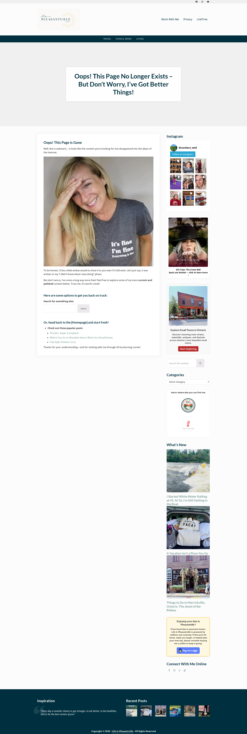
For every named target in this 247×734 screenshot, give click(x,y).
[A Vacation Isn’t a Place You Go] (146, 710)
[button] (175, 165)
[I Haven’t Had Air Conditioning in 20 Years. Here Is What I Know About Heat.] (175, 710)
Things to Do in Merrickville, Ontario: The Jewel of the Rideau (186, 606)
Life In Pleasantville (122, 731)
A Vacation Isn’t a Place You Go (187, 553)
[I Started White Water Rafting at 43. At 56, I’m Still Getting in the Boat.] (131, 710)
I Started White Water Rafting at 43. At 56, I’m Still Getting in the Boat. (187, 500)
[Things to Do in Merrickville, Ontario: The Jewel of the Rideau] (160, 710)
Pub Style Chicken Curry (63, 342)
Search (83, 308)
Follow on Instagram (182, 154)
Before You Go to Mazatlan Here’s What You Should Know (81, 337)
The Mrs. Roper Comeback (64, 333)
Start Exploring (188, 348)
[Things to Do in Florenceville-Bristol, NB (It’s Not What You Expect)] (204, 710)
